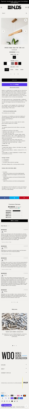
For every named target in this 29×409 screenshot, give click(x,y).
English (2, 392)
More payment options (14, 87)
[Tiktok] (14, 401)
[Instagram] (4, 401)
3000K (11, 69)
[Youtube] (12, 401)
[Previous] (2, 2)
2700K (6, 69)
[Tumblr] (9, 401)
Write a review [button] (14, 220)
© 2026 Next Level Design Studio (8, 407)
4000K (16, 69)
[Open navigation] (3, 7)
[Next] (26, 2)
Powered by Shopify (20, 407)
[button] (12, 52)
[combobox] (14, 13)
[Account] (26, 7)
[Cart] (28, 7)
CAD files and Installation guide (9, 111)
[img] (3, 229)
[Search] (26, 13)
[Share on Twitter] (14, 197)
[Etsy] (17, 401)
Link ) (6, 106)
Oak (14, 57)
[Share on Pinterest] (24, 197)
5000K (21, 69)
